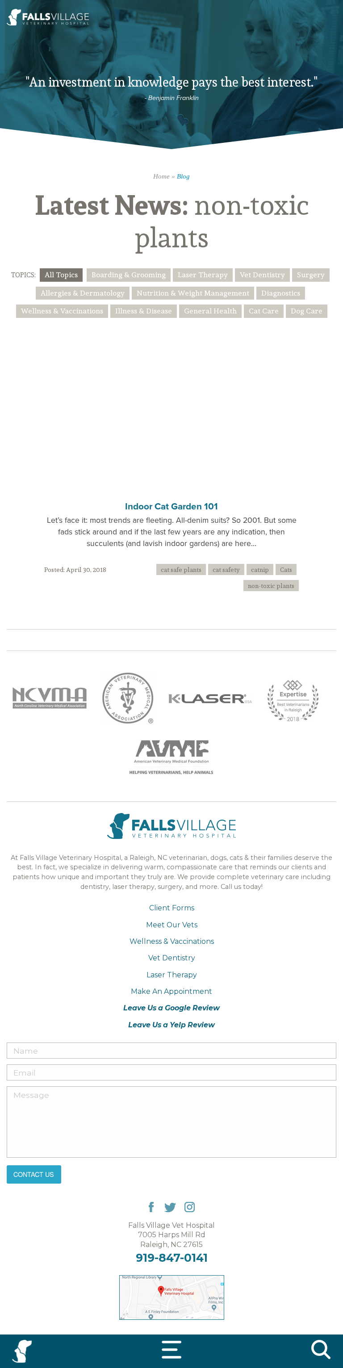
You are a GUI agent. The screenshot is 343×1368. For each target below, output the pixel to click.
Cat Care (264, 311)
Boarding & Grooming (129, 274)
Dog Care (306, 311)
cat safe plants (181, 569)
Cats (286, 569)
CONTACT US (33, 1174)
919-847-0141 (172, 1257)
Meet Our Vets (171, 925)
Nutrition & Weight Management (193, 293)
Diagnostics (280, 293)
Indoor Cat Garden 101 (171, 506)
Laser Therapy (203, 274)
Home (161, 176)
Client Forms (171, 908)
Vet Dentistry (262, 274)
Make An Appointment (171, 991)
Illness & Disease (143, 311)
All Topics (61, 274)
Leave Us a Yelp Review (171, 1025)
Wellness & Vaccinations (62, 311)
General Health (210, 311)
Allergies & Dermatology (83, 293)
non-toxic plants (271, 585)
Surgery (311, 274)
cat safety (226, 569)
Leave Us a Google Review (171, 1008)
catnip (260, 569)
